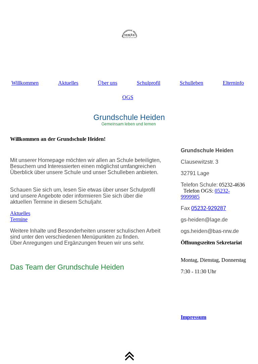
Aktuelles (68, 83)
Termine (19, 219)
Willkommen (25, 83)
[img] (129, 33)
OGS (127, 97)
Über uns (107, 83)
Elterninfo (233, 83)
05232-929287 (208, 208)
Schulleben (191, 83)
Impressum (193, 317)
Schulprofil (148, 83)
